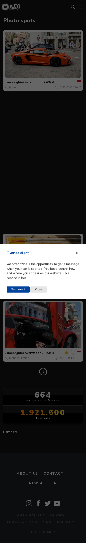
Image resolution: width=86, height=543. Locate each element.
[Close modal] (76, 253)
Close (38, 289)
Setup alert (18, 289)
